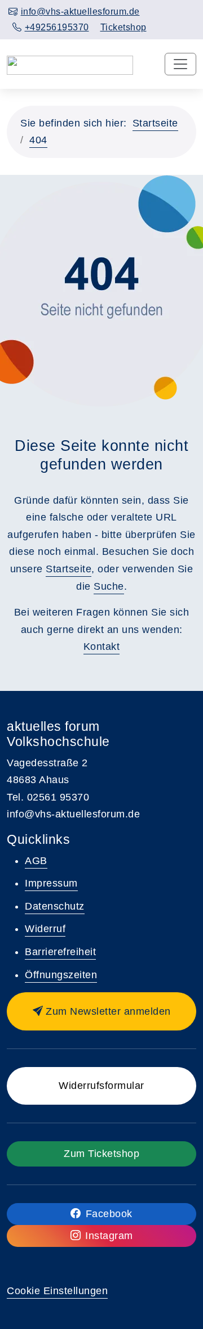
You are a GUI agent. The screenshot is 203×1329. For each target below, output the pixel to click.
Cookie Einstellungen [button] (57, 1290)
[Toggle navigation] (180, 64)
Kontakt (101, 646)
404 (38, 140)
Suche (109, 586)
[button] (101, 1011)
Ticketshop (123, 27)
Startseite (155, 123)
